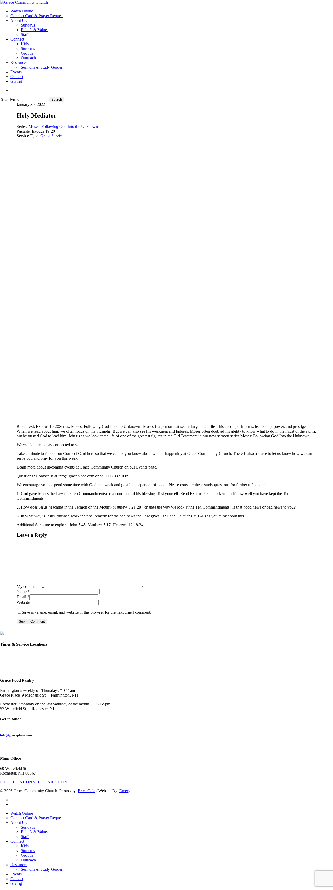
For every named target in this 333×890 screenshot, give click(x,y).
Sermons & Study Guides (42, 869)
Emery (124, 791)
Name (23, 591)
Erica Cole (86, 791)
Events (16, 874)
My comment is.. (30, 586)
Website (23, 602)
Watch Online (21, 813)
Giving (16, 883)
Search (56, 99)
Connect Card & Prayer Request (36, 818)
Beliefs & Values (34, 832)
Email (23, 597)
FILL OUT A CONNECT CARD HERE (34, 782)
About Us (18, 822)
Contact (16, 878)
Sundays (28, 827)
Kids (25, 846)
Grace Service (51, 136)
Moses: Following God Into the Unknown (63, 126)
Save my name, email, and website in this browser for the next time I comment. (86, 612)
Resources (18, 864)
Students (28, 850)
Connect (17, 841)
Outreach (28, 860)
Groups (27, 855)
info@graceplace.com (16, 735)
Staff (25, 836)
